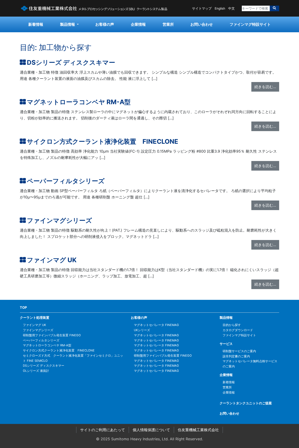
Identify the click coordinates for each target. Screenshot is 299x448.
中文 (231, 8)
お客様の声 (104, 24)
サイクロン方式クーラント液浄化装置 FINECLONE (102, 141)
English (220, 8)
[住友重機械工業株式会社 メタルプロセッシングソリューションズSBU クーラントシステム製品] (94, 8)
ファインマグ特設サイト (250, 24)
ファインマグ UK (52, 260)
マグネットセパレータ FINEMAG (156, 325)
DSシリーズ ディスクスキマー (71, 62)
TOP (23, 307)
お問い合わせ (201, 24)
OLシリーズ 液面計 (36, 371)
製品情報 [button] (68, 24)
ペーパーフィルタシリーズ (66, 181)
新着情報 (35, 24)
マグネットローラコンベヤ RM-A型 (79, 102)
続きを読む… (265, 86)
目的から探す (232, 325)
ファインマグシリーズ (59, 220)
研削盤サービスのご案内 (239, 351)
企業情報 (138, 24)
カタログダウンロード (238, 330)
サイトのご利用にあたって (102, 429)
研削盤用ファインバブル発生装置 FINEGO (52, 335)
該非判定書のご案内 (236, 356)
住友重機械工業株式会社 (198, 429)
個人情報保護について (151, 429)
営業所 (168, 24)
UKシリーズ (142, 330)
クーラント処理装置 (34, 317)
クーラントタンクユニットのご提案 (246, 403)
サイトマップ (202, 8)
